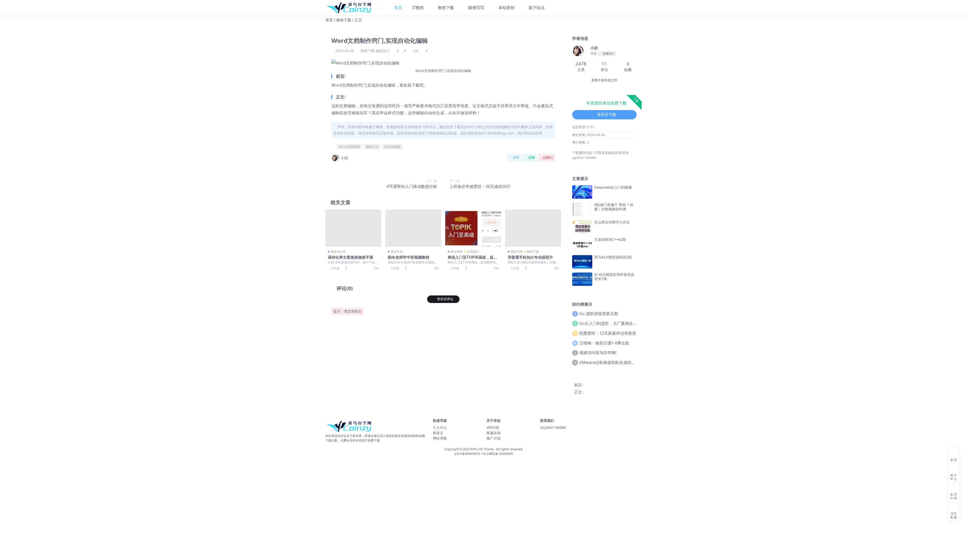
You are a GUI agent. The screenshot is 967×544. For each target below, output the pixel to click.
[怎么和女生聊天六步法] (582, 226)
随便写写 (475, 7)
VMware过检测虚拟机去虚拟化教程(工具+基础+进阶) (627, 362)
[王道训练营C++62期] (582, 244)
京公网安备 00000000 (498, 454)
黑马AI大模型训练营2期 (613, 257)
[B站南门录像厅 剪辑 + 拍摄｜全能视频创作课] (582, 209)
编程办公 (372, 146)
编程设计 (383, 50)
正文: (578, 391)
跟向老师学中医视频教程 (408, 257)
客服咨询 (494, 432)
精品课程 (457, 251)
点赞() (547, 157)
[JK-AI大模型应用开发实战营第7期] (582, 279)
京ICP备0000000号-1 (468, 454)
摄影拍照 (516, 251)
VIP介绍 (493, 427)
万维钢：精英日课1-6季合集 (604, 343)
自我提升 (473, 251)
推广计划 (494, 438)
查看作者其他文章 (604, 80)
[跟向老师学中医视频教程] (413, 228)
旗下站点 (536, 7)
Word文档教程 (349, 146)
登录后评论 (445, 299)
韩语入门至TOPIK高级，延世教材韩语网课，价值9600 (472, 259)
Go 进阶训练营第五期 (598, 313)
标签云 (438, 432)
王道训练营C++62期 (610, 239)
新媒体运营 (338, 251)
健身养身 (397, 251)
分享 (516, 157)
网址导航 (440, 438)
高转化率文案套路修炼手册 (350, 257)
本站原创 (505, 7)
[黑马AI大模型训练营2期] (582, 261)
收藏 (531, 157)
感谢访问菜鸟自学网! (597, 352)
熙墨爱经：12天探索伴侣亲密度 (607, 333)
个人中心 (440, 427)
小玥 (344, 157)
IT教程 (417, 7)
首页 (329, 19)
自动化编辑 (392, 146)
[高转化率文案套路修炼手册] (353, 228)
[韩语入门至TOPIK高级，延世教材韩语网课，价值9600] (473, 228)
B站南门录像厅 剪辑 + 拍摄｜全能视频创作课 (613, 206)
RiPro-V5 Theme (482, 449)
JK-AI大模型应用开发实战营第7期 (614, 276)
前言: (578, 384)
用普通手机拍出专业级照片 (530, 257)
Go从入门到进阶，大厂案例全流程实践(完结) (619, 323)
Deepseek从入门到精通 (613, 187)
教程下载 (445, 7)
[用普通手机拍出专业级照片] (533, 228)
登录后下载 (606, 115)
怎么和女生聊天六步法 (612, 222)
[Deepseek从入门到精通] (582, 192)
